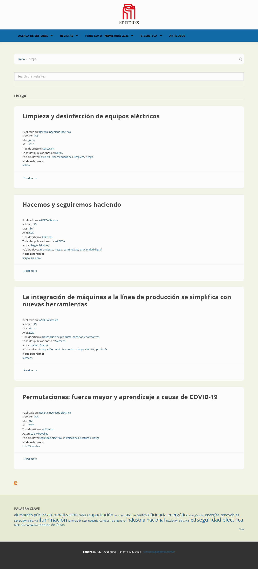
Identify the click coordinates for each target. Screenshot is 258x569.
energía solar (196, 515)
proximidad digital (91, 249)
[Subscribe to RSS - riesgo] (129, 483)
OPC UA (90, 349)
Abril (31, 228)
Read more (30, 178)
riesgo (89, 157)
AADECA (60, 241)
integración (46, 349)
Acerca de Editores (33, 36)
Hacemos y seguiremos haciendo (71, 204)
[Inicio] (129, 14)
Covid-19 (44, 157)
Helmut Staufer (39, 345)
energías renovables (222, 514)
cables (83, 515)
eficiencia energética (168, 515)
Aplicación (48, 148)
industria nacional (145, 520)
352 (36, 417)
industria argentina (114, 520)
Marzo (32, 328)
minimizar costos (64, 349)
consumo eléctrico (125, 515)
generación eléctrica (26, 520)
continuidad (71, 249)
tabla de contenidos (26, 525)
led (192, 520)
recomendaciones (62, 157)
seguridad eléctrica (50, 438)
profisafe (101, 349)
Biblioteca (149, 36)
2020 (31, 144)
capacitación (101, 515)
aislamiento (46, 249)
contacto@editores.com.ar (159, 551)
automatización (62, 515)
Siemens (60, 341)
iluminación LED (77, 520)
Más (241, 529)
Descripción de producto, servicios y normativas (70, 337)
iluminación (52, 519)
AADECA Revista (48, 220)
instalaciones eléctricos (77, 438)
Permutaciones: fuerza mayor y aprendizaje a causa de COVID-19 (119, 397)
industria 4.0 (94, 520)
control (142, 515)
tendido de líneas (51, 525)
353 (36, 136)
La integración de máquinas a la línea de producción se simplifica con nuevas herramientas (126, 300)
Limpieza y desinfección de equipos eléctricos (91, 116)
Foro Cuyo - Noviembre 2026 (107, 36)
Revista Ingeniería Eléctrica (55, 132)
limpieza (79, 157)
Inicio (21, 59)
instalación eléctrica (177, 520)
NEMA (59, 153)
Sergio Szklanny (39, 245)
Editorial (47, 237)
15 (35, 224)
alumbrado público (30, 514)
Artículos (177, 36)
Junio (32, 140)
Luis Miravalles (39, 433)
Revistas (66, 36)
